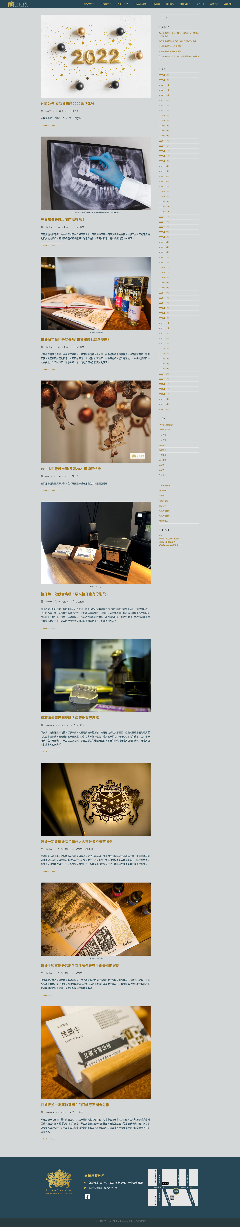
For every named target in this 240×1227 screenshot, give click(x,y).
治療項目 (89, 849)
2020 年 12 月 (164, 323)
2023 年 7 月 (164, 171)
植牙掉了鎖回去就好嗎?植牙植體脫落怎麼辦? (75, 340)
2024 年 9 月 (164, 100)
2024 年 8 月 (164, 105)
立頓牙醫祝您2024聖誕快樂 (170, 51)
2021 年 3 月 (164, 313)
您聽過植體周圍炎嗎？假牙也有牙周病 (70, 718)
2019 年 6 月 (164, 409)
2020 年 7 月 (164, 349)
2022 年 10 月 (164, 217)
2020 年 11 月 (164, 328)
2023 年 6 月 (164, 176)
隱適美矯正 (163, 521)
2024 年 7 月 (164, 110)
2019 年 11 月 (164, 389)
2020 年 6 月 (164, 354)
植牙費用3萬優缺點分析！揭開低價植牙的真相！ (178, 41)
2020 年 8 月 (164, 343)
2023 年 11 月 (164, 151)
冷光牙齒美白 (164, 485)
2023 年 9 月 (164, 161)
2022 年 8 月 (164, 227)
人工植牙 (80, 227)
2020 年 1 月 (164, 379)
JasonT (47, 111)
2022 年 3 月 (164, 252)
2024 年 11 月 (164, 90)
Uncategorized (164, 430)
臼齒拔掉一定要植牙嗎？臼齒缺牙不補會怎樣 (75, 1105)
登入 (161, 535)
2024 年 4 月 (164, 126)
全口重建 (162, 455)
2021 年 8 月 (164, 288)
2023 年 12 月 (164, 146)
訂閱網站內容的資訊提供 (169, 539)
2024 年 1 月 (164, 141)
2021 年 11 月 (164, 273)
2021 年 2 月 (164, 318)
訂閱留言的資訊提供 (167, 542)
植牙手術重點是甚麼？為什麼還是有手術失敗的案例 (80, 966)
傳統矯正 (162, 450)
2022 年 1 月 (164, 262)
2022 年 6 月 (164, 237)
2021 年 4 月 (164, 308)
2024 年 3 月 (164, 131)
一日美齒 (162, 435)
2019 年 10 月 (164, 394)
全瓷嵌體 (162, 475)
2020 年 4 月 (164, 364)
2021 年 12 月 (164, 268)
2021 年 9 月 (164, 283)
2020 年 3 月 (164, 369)
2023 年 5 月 (164, 181)
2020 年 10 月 (164, 333)
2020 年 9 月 (164, 338)
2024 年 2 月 (164, 136)
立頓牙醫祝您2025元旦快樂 (170, 46)
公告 (76, 111)
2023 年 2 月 (164, 197)
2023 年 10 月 (164, 156)
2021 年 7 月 (164, 293)
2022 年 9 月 (164, 222)
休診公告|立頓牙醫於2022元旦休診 (67, 104)
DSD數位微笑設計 (166, 425)
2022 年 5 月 (164, 242)
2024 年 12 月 (164, 85)
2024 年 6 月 (164, 116)
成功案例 (162, 490)
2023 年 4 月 (164, 186)
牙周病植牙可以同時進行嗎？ (63, 220)
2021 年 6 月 (164, 298)
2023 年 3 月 (164, 192)
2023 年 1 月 (164, 202)
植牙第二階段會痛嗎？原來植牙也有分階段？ (75, 594)
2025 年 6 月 (164, 75)
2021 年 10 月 (164, 278)
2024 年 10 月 (164, 95)
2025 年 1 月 (164, 80)
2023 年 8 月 (164, 166)
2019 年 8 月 (164, 404)
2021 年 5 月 (164, 303)
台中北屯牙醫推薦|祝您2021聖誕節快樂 (71, 469)
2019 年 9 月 (164, 399)
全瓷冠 (161, 465)
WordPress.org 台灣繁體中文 (170, 545)
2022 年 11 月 (164, 212)
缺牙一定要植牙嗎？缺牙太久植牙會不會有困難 (77, 842)
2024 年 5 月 (164, 121)
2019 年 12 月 (164, 384)
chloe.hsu (48, 227)
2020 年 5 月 (164, 359)
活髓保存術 (163, 501)
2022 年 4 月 (164, 247)
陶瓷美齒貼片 (164, 511)
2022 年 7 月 (164, 232)
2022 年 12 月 (164, 207)
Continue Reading (52, 125)
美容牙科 (162, 506)
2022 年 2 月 (164, 257)
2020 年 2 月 (164, 374)
